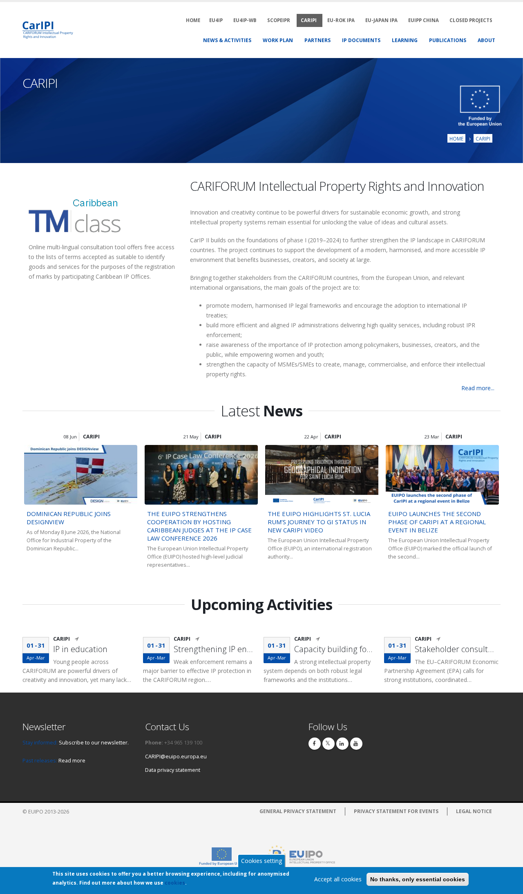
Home (456, 138)
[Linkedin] (342, 744)
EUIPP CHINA (423, 20)
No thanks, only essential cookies (417, 879)
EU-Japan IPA (381, 20)
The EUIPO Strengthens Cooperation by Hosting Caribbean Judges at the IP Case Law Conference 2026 (199, 526)
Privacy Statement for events (396, 811)
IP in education (80, 649)
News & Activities (227, 40)
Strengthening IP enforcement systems (214, 649)
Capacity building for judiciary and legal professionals (335, 649)
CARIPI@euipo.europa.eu (176, 756)
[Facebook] (314, 744)
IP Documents (361, 40)
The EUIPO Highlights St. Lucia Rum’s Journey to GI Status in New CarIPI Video (319, 522)
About (486, 40)
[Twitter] (328, 744)
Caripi (483, 138)
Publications (447, 40)
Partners (317, 40)
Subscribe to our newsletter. (94, 742)
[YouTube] (356, 744)
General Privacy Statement (297, 811)
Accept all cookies (338, 879)
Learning (405, 40)
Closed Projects (470, 20)
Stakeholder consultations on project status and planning (455, 649)
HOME (193, 20)
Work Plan (278, 40)
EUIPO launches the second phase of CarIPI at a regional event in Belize (437, 522)
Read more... (477, 388)
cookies (175, 882)
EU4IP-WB (245, 20)
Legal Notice (474, 811)
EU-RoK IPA (341, 20)
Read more (71, 760)
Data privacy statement (172, 770)
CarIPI (309, 20)
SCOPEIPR (278, 20)
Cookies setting (261, 861)
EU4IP (216, 20)
